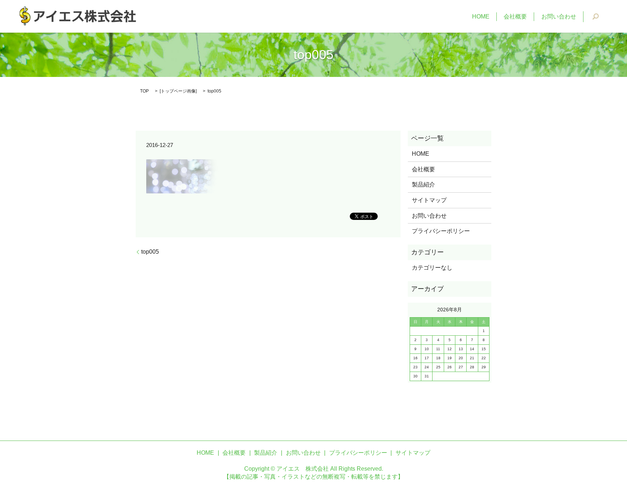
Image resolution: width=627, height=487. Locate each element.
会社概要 (515, 16)
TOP (144, 91)
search (595, 16)
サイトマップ (429, 200)
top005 (150, 252)
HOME (480, 16)
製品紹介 (423, 184)
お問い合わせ (558, 16)
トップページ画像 (178, 91)
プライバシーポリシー (441, 231)
